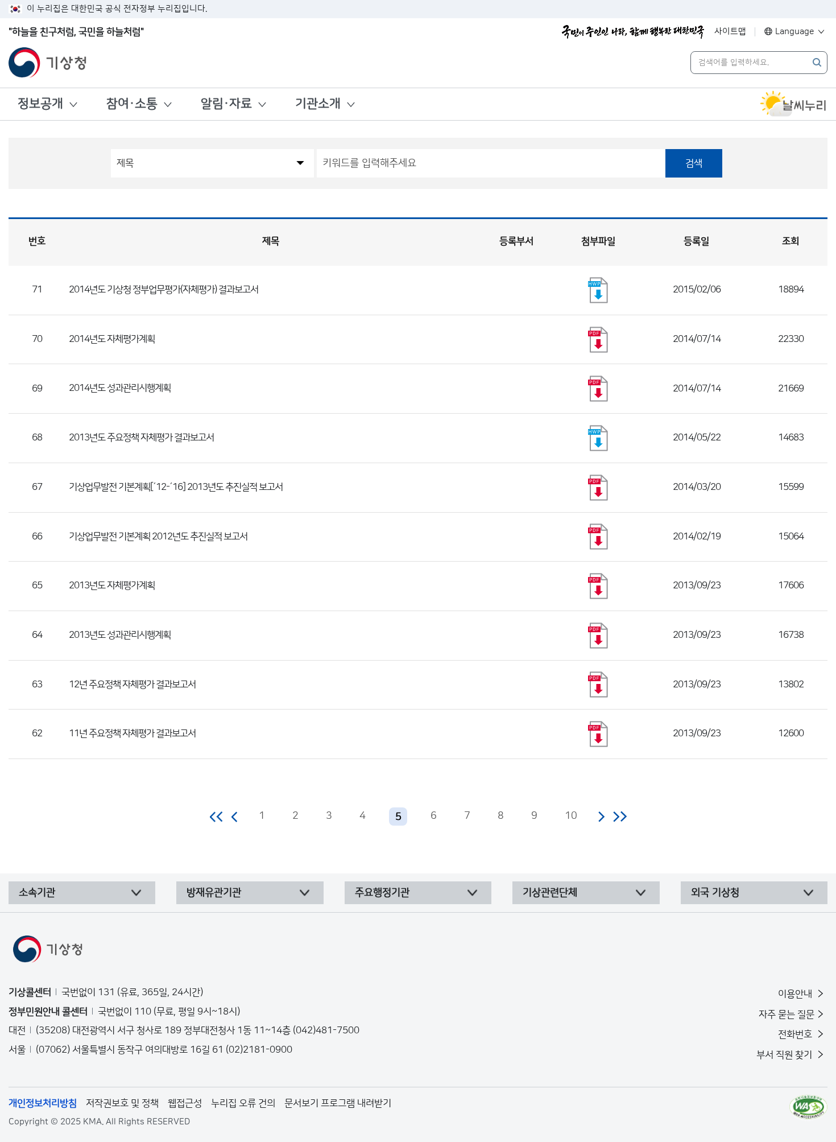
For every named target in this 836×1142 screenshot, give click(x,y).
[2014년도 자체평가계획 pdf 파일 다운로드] (598, 339)
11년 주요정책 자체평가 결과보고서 (132, 733)
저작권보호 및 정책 (122, 1103)
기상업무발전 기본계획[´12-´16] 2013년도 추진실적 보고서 (176, 487)
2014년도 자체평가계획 (112, 339)
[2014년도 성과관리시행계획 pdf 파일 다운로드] (598, 388)
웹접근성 (185, 1103)
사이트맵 (730, 31)
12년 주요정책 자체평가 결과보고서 (132, 684)
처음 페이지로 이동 (217, 816)
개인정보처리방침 (43, 1103)
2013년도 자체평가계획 (112, 585)
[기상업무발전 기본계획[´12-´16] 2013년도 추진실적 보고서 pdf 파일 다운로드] (598, 487)
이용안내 (796, 994)
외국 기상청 (715, 892)
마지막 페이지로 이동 (619, 816)
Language (795, 31)
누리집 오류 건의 (243, 1103)
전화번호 (796, 1034)
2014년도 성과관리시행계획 (120, 388)
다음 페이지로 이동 (601, 816)
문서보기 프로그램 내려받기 (337, 1103)
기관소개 (318, 104)
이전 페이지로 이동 (234, 816)
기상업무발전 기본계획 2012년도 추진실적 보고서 (158, 536)
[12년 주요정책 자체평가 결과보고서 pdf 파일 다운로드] (598, 684)
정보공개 (40, 104)
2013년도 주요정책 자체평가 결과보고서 (141, 437)
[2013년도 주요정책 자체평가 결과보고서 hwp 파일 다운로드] (598, 438)
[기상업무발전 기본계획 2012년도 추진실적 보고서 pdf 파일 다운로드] (598, 536)
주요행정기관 (382, 892)
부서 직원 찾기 (785, 1055)
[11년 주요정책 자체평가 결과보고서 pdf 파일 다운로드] (598, 734)
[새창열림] (793, 104)
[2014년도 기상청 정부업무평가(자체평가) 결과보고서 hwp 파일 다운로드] (598, 290)
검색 (693, 163)
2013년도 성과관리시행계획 (120, 635)
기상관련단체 (550, 892)
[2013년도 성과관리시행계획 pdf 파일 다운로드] (598, 635)
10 (571, 816)
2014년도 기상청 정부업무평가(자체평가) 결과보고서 (163, 290)
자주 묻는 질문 (786, 1014)
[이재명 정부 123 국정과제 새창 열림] (633, 32)
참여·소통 (132, 104)
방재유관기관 (214, 892)
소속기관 (37, 892)
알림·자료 (226, 104)
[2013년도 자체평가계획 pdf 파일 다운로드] (598, 586)
